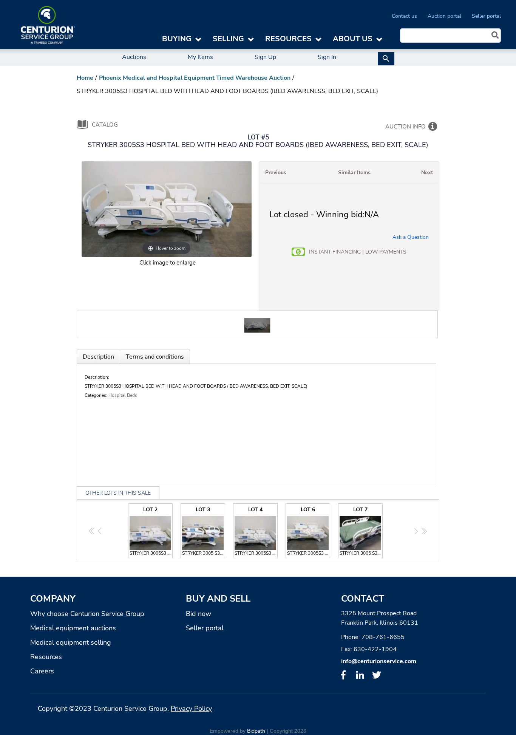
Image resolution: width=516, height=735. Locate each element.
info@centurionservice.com (378, 661)
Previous (275, 172)
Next (427, 172)
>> (424, 531)
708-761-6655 (383, 637)
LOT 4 (256, 531)
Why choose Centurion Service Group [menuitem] (87, 613)
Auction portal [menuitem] (444, 16)
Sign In (327, 57)
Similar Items (354, 172)
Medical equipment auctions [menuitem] (73, 628)
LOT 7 (361, 531)
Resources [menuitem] (46, 656)
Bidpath (256, 731)
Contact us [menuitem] (404, 16)
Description (98, 357)
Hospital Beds (122, 395)
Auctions (134, 57)
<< (92, 531)
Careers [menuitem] (42, 671)
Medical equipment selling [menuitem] (70, 642)
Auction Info (405, 126)
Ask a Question (410, 237)
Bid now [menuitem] (198, 613)
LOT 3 (203, 531)
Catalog (105, 124)
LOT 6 (308, 531)
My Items (200, 57)
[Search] (495, 36)
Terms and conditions (155, 357)
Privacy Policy (191, 708)
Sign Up (265, 57)
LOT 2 (151, 531)
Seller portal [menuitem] (486, 16)
